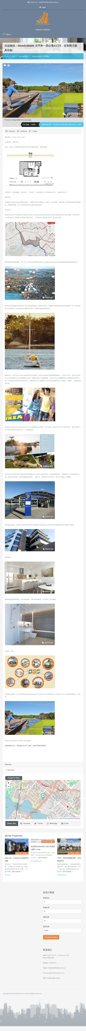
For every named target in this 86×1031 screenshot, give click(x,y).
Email (66, 823)
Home (6, 56)
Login (44, 7)
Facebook (26, 823)
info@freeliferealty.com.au (48, 2)
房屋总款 (46, 898)
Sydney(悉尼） (23, 56)
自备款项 (46, 907)
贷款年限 (46, 926)
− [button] (8, 786)
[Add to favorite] (5, 66)
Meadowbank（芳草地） (41, 56)
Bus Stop (11, 770)
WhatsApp (53, 823)
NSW (13, 56)
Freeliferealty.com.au (53, 978)
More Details (16, 871)
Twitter (40, 823)
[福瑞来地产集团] (43, 20)
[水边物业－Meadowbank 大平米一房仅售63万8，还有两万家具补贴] (43, 796)
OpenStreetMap (69, 818)
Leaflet (60, 818)
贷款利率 (46, 917)
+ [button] (8, 782)
